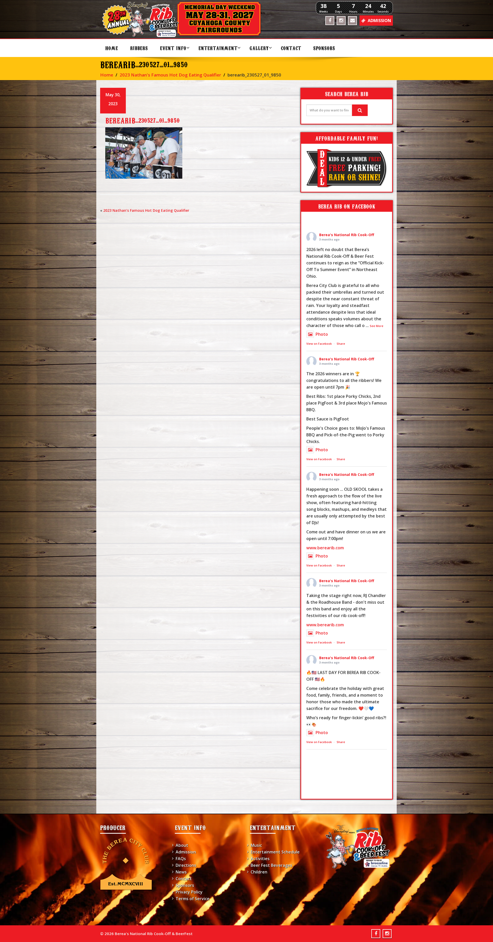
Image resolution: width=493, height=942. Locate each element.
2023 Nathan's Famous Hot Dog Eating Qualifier (170, 75)
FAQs (181, 858)
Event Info (173, 48)
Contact (291, 48)
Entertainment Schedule (275, 852)
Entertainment (218, 48)
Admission (186, 852)
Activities (260, 858)
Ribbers (139, 48)
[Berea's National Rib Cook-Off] (184, 19)
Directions (186, 865)
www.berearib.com (325, 548)
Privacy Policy (189, 892)
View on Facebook (319, 343)
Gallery (259, 48)
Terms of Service (193, 898)
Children (259, 872)
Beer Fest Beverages (271, 865)
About (182, 845)
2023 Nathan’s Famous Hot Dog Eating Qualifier (146, 210)
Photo (322, 334)
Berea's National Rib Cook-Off (346, 234)
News (181, 872)
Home (111, 48)
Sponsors (324, 48)
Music (256, 845)
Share (341, 343)
